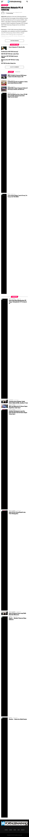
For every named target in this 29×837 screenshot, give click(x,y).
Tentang (6, 830)
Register (22, 830)
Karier (15, 830)
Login (18, 830)
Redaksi (10, 830)
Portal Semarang (9, 13)
